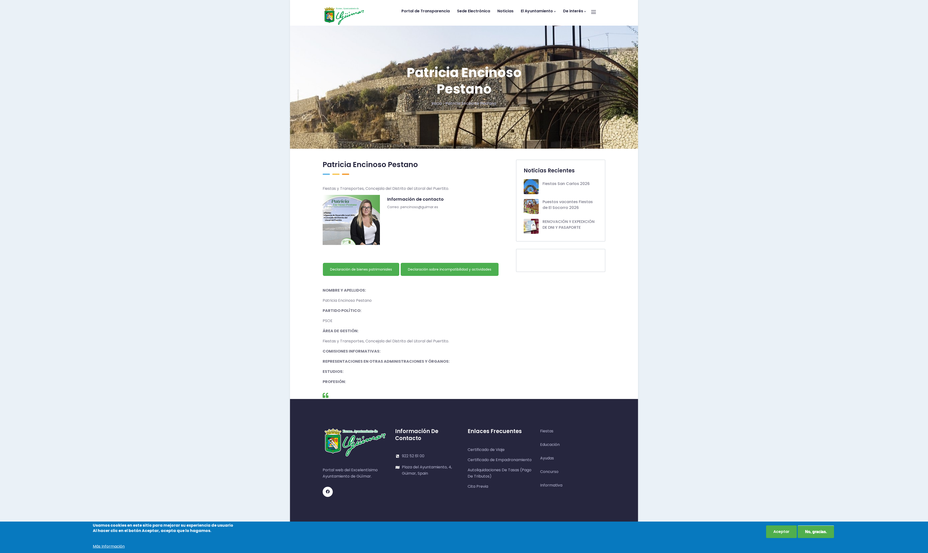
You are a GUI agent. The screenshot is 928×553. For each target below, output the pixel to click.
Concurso (549, 471)
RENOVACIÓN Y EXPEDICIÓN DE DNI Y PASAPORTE (568, 224)
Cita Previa (478, 486)
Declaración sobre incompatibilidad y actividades (449, 269)
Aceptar (781, 531)
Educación (550, 444)
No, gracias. (816, 532)
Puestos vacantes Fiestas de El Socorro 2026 (568, 204)
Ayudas (547, 458)
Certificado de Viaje (486, 449)
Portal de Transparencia (425, 11)
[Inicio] (344, 11)
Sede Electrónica (473, 11)
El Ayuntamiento (537, 11)
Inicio (437, 103)
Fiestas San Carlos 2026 (566, 183)
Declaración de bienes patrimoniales (361, 269)
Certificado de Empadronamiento (500, 460)
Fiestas (546, 431)
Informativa (551, 485)
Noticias (505, 11)
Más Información (109, 546)
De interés (573, 11)
